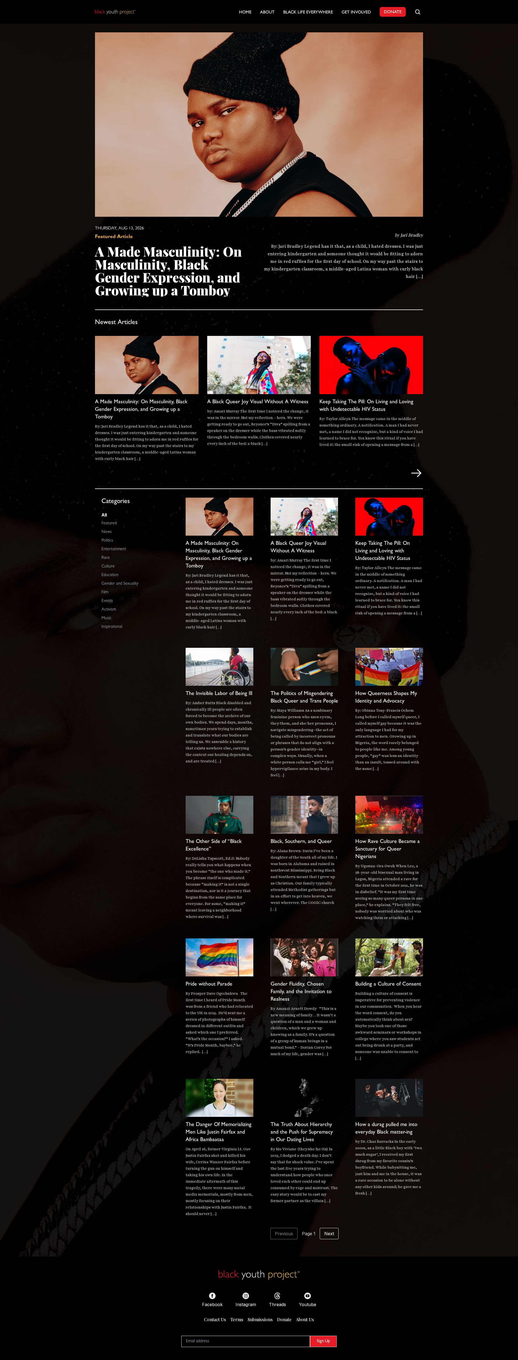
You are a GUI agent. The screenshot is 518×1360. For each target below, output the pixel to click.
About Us (305, 1319)
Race (105, 558)
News (106, 532)
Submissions (260, 1319)
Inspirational (111, 627)
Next (329, 1233)
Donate (284, 1319)
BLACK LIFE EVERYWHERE (308, 13)
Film (104, 592)
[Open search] (417, 11)
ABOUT (267, 13)
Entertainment (113, 549)
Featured (109, 523)
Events (107, 601)
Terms (236, 1319)
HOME (245, 13)
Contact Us (215, 1319)
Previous (284, 1233)
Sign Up (323, 1341)
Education (109, 575)
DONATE (392, 12)
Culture (108, 566)
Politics (107, 541)
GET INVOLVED (356, 13)
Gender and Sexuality (119, 584)
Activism (108, 610)
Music (106, 618)
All (104, 515)
